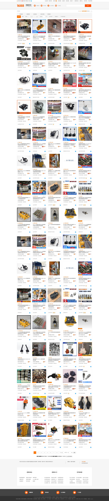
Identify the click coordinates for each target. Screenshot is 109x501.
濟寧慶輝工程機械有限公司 (51, 65)
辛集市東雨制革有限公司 (74, 479)
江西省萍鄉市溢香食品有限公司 (88, 481)
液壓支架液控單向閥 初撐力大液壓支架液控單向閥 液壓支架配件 (85, 440)
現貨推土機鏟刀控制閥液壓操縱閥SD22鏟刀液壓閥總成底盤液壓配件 (24, 64)
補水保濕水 (78, 479)
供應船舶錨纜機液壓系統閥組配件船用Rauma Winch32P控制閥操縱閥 (85, 118)
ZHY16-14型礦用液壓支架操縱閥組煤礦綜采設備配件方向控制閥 (54, 118)
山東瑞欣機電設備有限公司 (21, 200)
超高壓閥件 (21, 481)
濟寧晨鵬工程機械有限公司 (51, 388)
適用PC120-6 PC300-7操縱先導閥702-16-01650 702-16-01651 (54, 440)
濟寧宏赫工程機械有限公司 (21, 146)
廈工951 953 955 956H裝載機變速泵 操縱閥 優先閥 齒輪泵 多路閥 (39, 118)
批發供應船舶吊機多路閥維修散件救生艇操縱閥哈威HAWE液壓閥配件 (69, 144)
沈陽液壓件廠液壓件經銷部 (62, 479)
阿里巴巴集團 (18, 498)
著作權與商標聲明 (48, 497)
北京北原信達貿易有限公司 (66, 442)
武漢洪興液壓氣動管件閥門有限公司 (64, 482)
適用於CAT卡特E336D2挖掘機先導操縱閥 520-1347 (24, 91)
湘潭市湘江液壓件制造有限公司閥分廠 (57, 482)
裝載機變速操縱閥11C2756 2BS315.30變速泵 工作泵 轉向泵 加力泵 (85, 144)
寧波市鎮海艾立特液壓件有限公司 (82, 388)
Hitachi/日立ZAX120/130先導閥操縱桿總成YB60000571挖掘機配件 (85, 225)
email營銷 (71, 481)
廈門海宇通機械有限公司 (66, 415)
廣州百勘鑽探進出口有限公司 (21, 415)
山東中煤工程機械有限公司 (82, 361)
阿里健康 (85, 498)
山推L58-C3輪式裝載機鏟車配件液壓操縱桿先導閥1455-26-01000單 (54, 387)
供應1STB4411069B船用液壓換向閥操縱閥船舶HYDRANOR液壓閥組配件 (39, 37)
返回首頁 (64, 456)
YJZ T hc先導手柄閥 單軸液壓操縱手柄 (54, 225)
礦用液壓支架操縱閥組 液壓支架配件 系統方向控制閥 (85, 64)
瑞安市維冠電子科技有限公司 (21, 361)
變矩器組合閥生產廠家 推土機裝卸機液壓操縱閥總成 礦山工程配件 (39, 198)
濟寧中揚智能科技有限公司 (21, 65)
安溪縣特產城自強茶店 (80, 481)
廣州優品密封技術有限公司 (36, 38)
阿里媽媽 (55, 498)
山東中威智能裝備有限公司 (36, 388)
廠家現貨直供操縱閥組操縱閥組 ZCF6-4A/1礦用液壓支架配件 (24, 198)
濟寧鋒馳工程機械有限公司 (36, 415)
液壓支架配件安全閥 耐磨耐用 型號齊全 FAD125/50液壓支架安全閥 (24, 387)
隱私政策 (61, 497)
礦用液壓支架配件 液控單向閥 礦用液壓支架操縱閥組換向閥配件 (85, 198)
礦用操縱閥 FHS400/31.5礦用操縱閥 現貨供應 (39, 360)
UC (74, 498)
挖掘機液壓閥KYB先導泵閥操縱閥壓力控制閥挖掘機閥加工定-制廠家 (85, 387)
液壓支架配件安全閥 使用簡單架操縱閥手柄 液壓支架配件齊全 (69, 91)
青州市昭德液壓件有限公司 (21, 227)
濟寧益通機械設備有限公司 (82, 65)
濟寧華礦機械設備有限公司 (66, 92)
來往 (80, 498)
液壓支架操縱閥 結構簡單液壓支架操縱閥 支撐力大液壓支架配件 (85, 91)
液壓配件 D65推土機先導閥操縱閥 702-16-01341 (54, 37)
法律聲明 (53, 497)
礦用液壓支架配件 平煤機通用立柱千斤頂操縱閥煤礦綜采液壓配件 (39, 64)
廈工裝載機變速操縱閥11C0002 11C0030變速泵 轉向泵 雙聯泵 (39, 171)
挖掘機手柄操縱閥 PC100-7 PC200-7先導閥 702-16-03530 (69, 64)
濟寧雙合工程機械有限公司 (66, 65)
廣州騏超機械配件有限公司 (66, 200)
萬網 (72, 498)
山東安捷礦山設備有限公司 (36, 65)
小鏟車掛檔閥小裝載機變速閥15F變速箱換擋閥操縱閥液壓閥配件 (69, 360)
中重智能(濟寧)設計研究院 (82, 92)
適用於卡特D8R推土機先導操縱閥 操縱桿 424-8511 (69, 171)
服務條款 (57, 497)
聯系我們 (70, 497)
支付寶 (77, 498)
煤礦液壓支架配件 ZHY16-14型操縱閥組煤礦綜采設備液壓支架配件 (39, 144)
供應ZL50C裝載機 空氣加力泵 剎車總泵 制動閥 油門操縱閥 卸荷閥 (54, 64)
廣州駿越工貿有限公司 (51, 227)
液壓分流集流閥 (28, 477)
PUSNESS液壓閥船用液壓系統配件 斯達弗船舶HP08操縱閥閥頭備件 (39, 91)
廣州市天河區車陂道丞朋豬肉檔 (88, 477)
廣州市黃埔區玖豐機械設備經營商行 (82, 227)
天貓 (41, 498)
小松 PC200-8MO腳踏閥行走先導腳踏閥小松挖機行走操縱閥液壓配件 (69, 198)
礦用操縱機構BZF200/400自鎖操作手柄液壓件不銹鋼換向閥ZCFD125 (54, 414)
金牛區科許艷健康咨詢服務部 (81, 477)
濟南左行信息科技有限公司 (82, 38)
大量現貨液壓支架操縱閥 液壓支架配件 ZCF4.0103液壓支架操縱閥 (24, 37)
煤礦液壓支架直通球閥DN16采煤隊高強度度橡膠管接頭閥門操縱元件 (39, 440)
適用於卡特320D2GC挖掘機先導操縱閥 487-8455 (69, 118)
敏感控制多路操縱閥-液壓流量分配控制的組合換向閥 (54, 198)
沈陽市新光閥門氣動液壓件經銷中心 (57, 477)
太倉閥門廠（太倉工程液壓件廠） (57, 479)
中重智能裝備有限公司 (66, 38)
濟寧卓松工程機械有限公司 (82, 415)
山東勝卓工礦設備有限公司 (82, 200)
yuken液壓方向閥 (35, 479)
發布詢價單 (84, 461)
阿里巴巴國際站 (23, 498)
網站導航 (73, 497)
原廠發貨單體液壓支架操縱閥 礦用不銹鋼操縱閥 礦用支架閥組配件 (69, 37)
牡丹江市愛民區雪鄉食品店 (74, 477)
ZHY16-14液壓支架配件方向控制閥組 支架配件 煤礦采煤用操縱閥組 (39, 225)
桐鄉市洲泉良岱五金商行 (66, 361)
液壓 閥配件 (35, 477)
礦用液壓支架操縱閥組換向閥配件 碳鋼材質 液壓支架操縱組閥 (85, 171)
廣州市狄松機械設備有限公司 (51, 442)
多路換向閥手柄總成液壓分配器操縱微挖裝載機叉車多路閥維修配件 (54, 360)
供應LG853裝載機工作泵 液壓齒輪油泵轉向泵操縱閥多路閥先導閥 (24, 440)
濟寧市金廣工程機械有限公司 (21, 442)
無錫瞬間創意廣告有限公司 (74, 482)
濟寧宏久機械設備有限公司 (36, 361)
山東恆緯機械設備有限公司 (36, 227)
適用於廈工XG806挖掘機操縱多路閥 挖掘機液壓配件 (39, 414)
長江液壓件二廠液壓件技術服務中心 (51, 482)
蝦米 (59, 498)
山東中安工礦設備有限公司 (82, 173)
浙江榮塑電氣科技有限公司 (51, 415)
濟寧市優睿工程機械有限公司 (51, 38)
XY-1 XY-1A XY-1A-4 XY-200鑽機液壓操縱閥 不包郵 (24, 414)
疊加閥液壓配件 (22, 477)
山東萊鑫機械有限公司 (51, 200)
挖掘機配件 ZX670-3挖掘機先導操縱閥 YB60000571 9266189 (54, 171)
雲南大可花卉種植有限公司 (87, 479)
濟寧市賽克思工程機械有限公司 (21, 92)
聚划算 (44, 498)
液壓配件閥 (21, 479)
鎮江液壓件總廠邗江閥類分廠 (49, 477)
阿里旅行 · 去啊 (51, 498)
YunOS (66, 498)
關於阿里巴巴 (65, 497)
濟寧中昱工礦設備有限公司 (66, 388)
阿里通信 (69, 498)
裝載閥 (34, 481)
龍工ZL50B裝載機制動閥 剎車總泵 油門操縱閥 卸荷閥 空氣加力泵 (24, 144)
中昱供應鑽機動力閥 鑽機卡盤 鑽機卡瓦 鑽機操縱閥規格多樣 (69, 387)
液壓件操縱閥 (73, 461)
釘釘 (82, 498)
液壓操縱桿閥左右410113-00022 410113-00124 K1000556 (24, 360)
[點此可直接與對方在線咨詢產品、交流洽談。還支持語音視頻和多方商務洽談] (29, 43)
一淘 (47, 498)
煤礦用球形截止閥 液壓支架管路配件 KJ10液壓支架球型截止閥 (39, 387)
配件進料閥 (28, 481)
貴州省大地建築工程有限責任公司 (88, 482)
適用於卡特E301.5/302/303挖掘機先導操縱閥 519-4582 (24, 171)
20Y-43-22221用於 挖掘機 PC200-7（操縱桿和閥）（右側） (84, 414)
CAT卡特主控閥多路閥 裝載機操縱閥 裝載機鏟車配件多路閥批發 (24, 225)
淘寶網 (39, 498)
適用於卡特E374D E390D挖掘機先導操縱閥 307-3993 (54, 144)
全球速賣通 (35, 498)
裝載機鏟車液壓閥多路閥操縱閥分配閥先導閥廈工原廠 (69, 414)
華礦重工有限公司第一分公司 (21, 388)
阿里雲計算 (62, 498)
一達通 (88, 498)
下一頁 (61, 452)
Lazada (91, 498)
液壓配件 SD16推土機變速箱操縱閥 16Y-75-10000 (54, 91)
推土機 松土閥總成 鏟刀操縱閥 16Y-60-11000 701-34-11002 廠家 (69, 225)
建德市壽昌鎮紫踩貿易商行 (51, 361)
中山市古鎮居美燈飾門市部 (80, 482)
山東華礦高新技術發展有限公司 (21, 38)
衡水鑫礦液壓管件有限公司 (36, 442)
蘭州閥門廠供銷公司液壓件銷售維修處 (51, 479)
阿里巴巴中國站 (29, 498)
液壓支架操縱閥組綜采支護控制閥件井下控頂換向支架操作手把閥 (85, 360)
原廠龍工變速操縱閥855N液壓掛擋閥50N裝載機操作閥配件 (85, 37)
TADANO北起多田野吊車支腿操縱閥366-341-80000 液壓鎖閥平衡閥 (69, 440)
